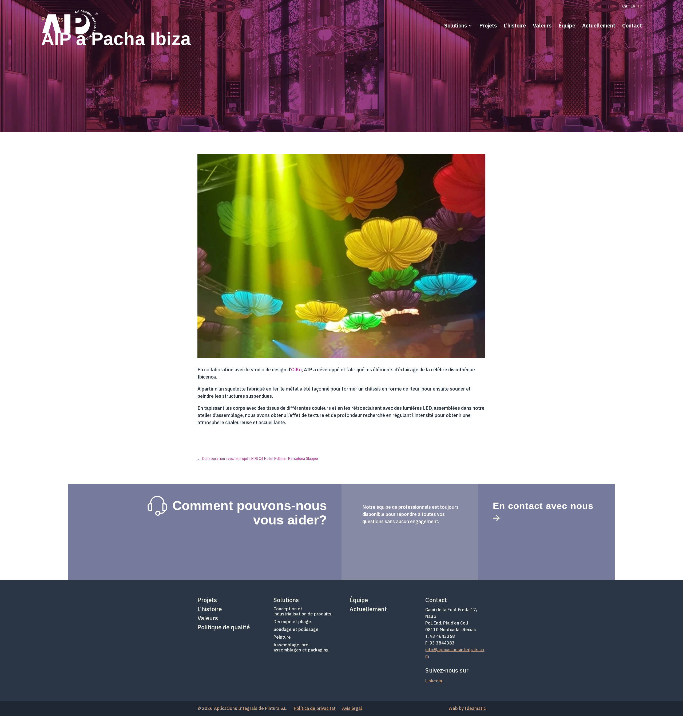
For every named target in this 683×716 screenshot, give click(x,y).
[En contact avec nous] (496, 516)
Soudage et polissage (296, 629)
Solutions (455, 26)
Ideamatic (475, 708)
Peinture (282, 637)
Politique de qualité (223, 627)
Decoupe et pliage (292, 621)
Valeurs (542, 26)
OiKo (296, 370)
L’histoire (515, 26)
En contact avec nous (543, 505)
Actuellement (598, 26)
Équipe (566, 26)
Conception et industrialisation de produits (302, 611)
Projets (488, 26)
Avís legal (352, 708)
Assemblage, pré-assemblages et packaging (301, 647)
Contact (632, 26)
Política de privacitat (315, 708)
